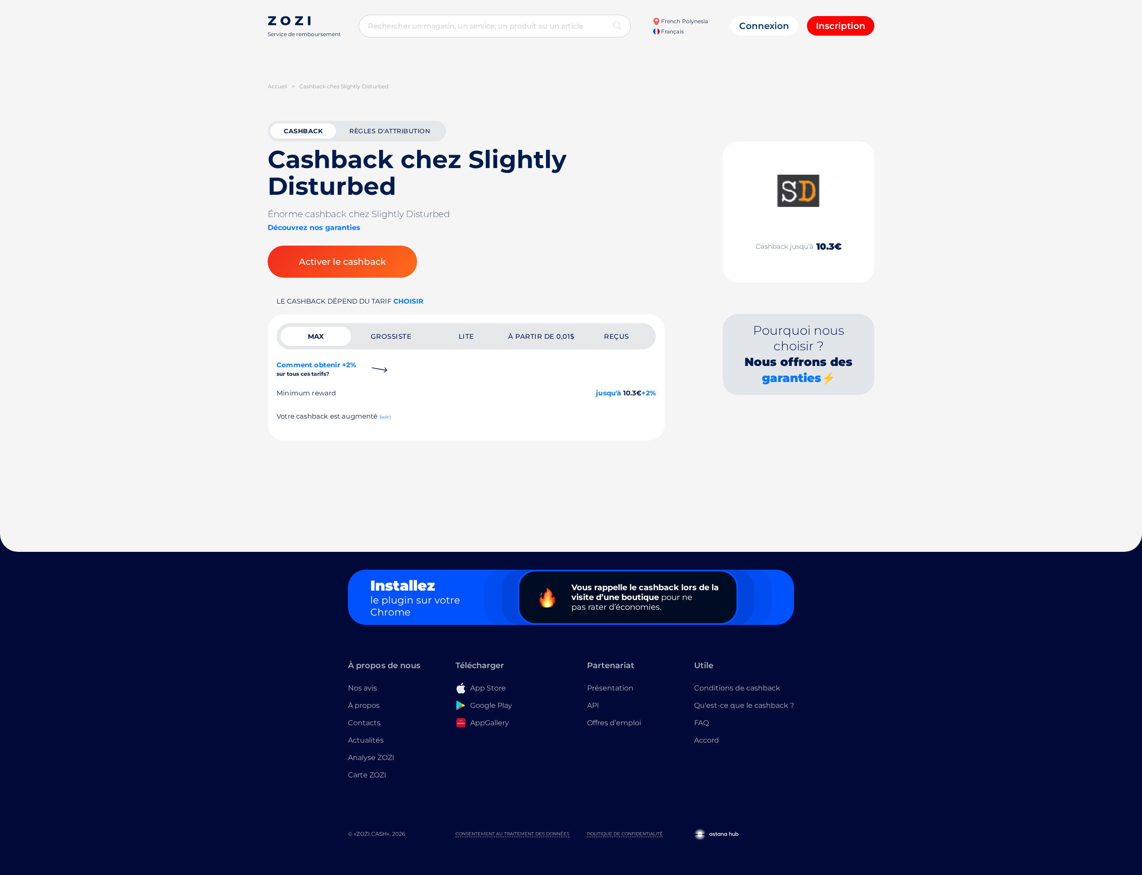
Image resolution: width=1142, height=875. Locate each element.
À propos (364, 705)
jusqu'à (608, 393)
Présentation (610, 688)
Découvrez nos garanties (314, 227)
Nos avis (362, 688)
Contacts (364, 723)
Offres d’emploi (614, 723)
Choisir (408, 301)
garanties (791, 378)
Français (671, 31)
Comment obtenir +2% (316, 369)
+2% (648, 393)
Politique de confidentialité (625, 834)
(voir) (385, 417)
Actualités (366, 740)
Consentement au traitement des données (512, 834)
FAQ (701, 723)
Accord (706, 740)
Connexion (764, 26)
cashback (303, 131)
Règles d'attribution (389, 131)
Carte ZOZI (367, 775)
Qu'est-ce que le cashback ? (744, 705)
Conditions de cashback (737, 688)
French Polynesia (684, 21)
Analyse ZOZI (371, 757)
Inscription (840, 26)
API (593, 705)
